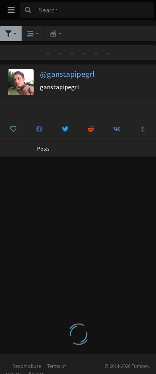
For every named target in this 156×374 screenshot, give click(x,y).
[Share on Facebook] (39, 129)
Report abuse (26, 366)
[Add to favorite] (13, 129)
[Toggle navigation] (11, 10)
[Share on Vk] (117, 129)
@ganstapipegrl (67, 74)
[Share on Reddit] (91, 129)
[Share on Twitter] (65, 129)
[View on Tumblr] (143, 129)
